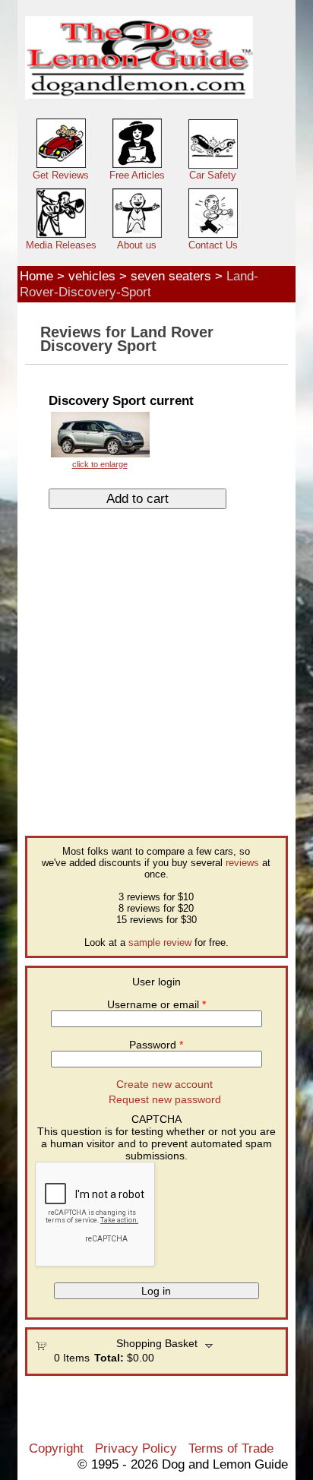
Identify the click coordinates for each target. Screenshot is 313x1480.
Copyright (56, 1448)
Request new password (165, 1099)
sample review (159, 942)
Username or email (156, 1004)
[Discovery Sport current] (100, 439)
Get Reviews (61, 175)
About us (136, 245)
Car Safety (212, 175)
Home (36, 275)
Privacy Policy (136, 1448)
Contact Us (213, 245)
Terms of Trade (230, 1448)
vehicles (91, 275)
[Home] (139, 58)
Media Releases (61, 245)
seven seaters (171, 275)
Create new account (164, 1084)
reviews (242, 862)
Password (156, 1045)
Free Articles (137, 175)
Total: (109, 1358)
